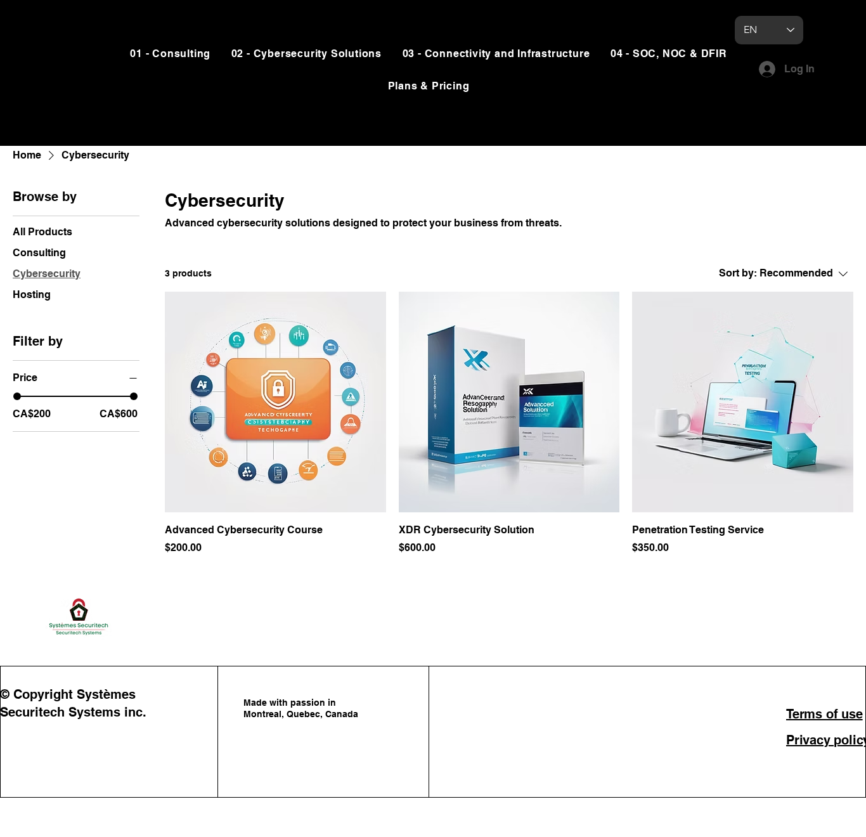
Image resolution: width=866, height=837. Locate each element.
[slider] (17, 396)
